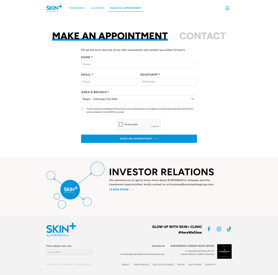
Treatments (77, 8)
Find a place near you (58, 246)
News (181, 264)
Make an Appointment (125, 8)
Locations (98, 8)
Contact (210, 264)
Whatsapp (149, 75)
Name (85, 57)
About (126, 264)
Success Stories (163, 264)
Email (86, 75)
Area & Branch (94, 92)
